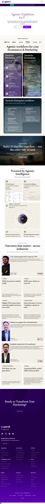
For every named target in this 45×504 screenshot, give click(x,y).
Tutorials (32, 479)
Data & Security (34, 457)
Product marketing (19, 481)
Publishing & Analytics (20, 457)
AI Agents (33, 450)
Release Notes (33, 486)
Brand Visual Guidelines (5, 466)
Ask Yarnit (3, 450)
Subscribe (5, 443)
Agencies (2, 481)
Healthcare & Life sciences (6, 483)
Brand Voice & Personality (5, 463)
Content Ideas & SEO (20, 454)
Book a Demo (27, 26)
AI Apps (2, 457)
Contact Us (33, 463)
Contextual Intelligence (35, 452)
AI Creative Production (20, 452)
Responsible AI (33, 454)
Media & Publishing (4, 479)
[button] (18, 27)
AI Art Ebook (33, 483)
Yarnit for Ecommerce (5, 452)
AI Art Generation (19, 459)
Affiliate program (34, 466)
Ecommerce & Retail (4, 477)
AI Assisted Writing (19, 450)
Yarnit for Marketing (4, 454)
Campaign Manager (4, 468)
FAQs (32, 481)
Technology (3, 475)
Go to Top (22, 498)
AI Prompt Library (34, 477)
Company (32, 461)
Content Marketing (19, 475)
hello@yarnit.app (28, 495)
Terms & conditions (12, 495)
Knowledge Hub (4, 461)
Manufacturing (3, 486)
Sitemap (34, 495)
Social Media (18, 479)
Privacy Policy (20, 495)
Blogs (32, 475)
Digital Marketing (19, 477)
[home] (6, 2)
